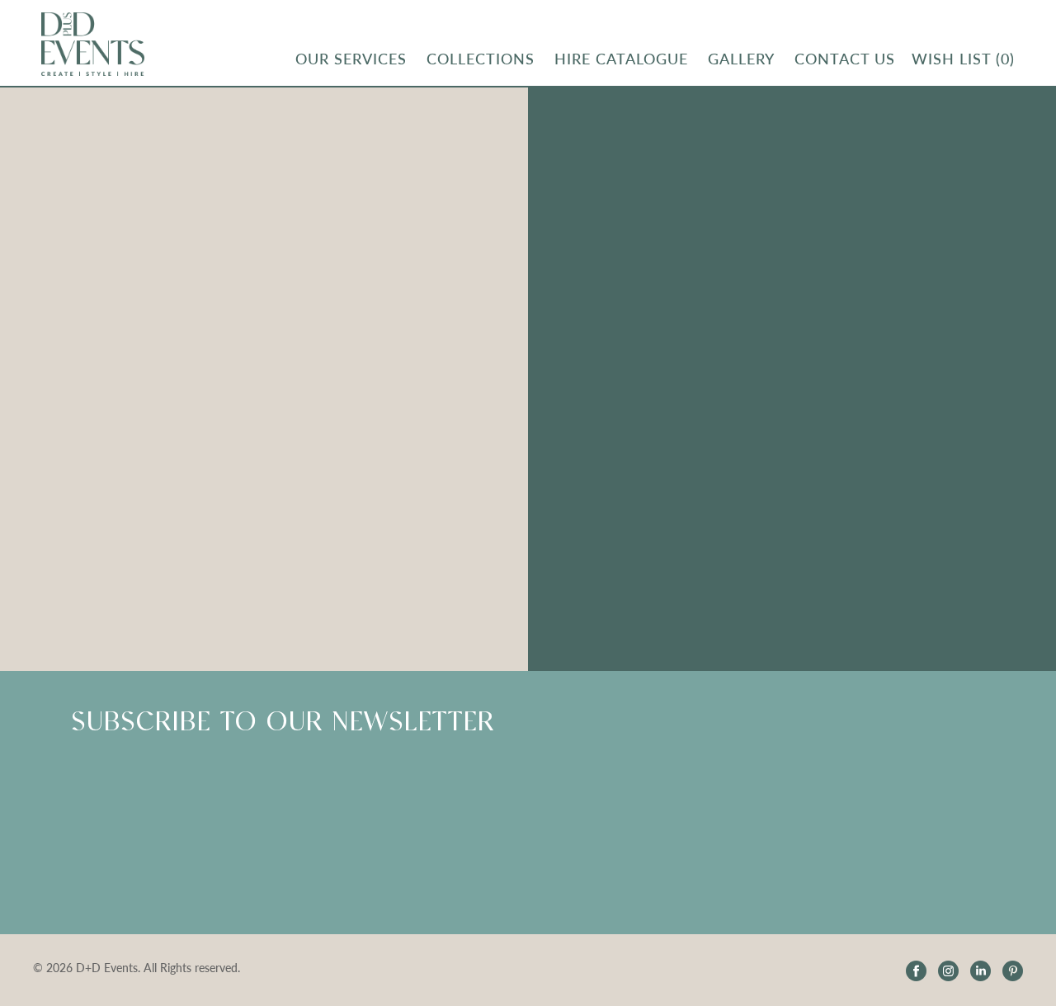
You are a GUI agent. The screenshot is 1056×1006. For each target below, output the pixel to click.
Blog (741, 286)
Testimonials (763, 177)
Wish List (963, 59)
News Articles (768, 316)
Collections (481, 59)
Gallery (741, 59)
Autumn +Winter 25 (947, 256)
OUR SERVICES (351, 59)
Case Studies (606, 296)
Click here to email (622, 472)
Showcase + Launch (946, 226)
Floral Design (607, 177)
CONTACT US (844, 59)
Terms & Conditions (945, 286)
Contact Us (922, 345)
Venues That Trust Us (630, 236)
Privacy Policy (929, 316)
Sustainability (608, 266)
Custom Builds (613, 207)
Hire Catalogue (621, 59)
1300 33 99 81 (931, 473)
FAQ (741, 207)
